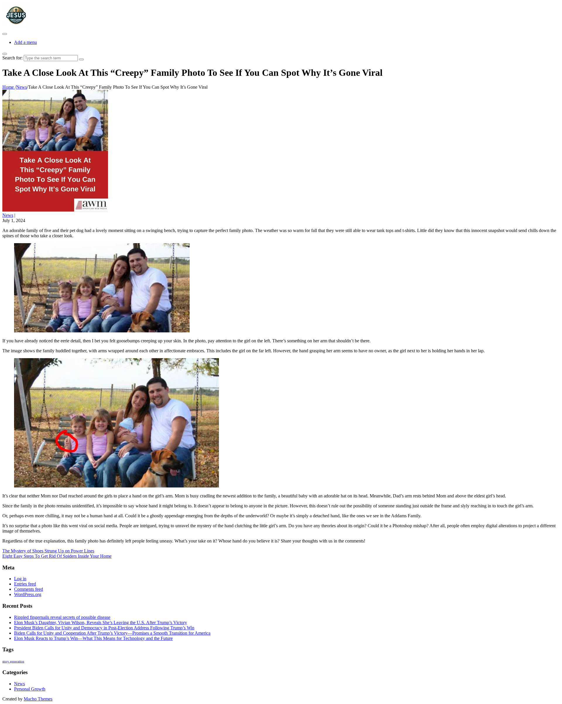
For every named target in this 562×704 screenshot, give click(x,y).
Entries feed (25, 583)
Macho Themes (38, 698)
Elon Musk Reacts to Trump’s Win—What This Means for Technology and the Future (93, 638)
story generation (13, 661)
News (7, 215)
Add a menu (25, 42)
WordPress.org (27, 594)
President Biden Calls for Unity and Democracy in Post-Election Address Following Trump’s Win (104, 627)
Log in (20, 578)
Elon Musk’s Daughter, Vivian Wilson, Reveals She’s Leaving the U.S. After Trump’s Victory (100, 622)
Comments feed (28, 589)
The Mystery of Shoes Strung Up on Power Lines (48, 550)
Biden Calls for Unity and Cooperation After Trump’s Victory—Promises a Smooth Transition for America (112, 633)
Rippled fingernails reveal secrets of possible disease (62, 617)
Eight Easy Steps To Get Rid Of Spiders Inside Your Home (57, 556)
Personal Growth (29, 688)
